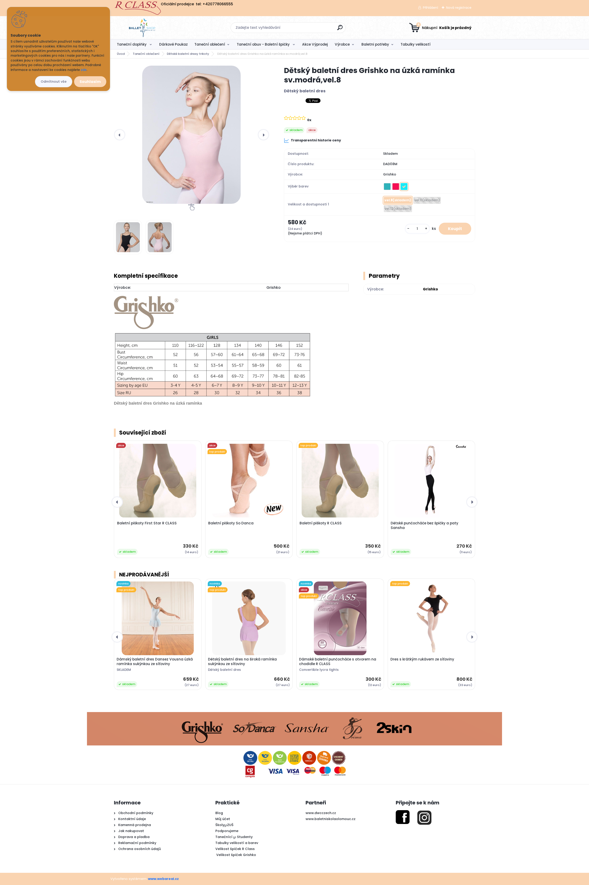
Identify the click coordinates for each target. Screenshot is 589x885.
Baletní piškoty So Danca (231, 523)
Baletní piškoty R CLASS (321, 523)
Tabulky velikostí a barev (236, 843)
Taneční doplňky (132, 44)
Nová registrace (458, 7)
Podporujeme (226, 831)
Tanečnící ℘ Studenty (234, 837)
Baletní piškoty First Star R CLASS (147, 523)
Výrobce (342, 44)
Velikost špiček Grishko (235, 855)
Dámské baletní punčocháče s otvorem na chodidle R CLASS (337, 661)
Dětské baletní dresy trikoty (188, 54)
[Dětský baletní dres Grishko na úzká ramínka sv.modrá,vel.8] (191, 135)
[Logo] (142, 27)
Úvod (121, 54)
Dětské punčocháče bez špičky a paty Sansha (424, 525)
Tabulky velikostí (415, 44)
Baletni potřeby (375, 44)
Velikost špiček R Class (235, 849)
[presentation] (119, 134)
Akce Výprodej (315, 44)
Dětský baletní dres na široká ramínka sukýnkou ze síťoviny (242, 661)
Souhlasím (90, 81)
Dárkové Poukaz (173, 44)
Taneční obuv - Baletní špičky (264, 44)
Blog (219, 813)
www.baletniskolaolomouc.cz (330, 819)
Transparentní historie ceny (316, 140)
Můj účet (222, 819)
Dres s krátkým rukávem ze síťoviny (422, 659)
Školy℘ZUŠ (224, 825)
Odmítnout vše (53, 81)
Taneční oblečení (209, 44)
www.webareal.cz (163, 878)
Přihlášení (430, 7)
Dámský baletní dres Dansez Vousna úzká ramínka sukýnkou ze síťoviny (155, 661)
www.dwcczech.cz (321, 813)
